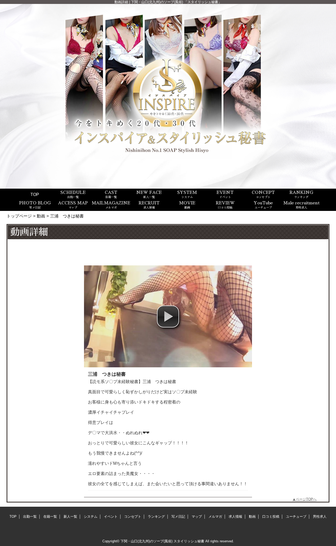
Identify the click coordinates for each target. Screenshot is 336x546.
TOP (34, 194)
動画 (41, 216)
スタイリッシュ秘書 (189, 541)
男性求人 (320, 516)
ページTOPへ (306, 499)
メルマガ (215, 516)
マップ (197, 516)
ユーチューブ (296, 516)
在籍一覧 (50, 516)
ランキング (156, 516)
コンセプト (132, 516)
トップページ (19, 216)
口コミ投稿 (270, 516)
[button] (168, 316)
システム (90, 516)
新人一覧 (70, 516)
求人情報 (235, 516)
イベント (111, 516)
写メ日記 (178, 516)
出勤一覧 (30, 516)
